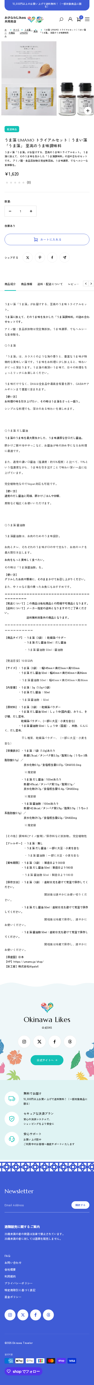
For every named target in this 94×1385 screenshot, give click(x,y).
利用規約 (10, 1276)
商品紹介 (10, 284)
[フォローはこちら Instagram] (24, 1041)
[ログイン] (70, 19)
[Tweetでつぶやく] (28, 257)
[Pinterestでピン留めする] (40, 257)
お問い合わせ (13, 1262)
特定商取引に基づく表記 (20, 1290)
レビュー (73, 284)
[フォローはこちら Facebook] (55, 1041)
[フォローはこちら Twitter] (39, 1041)
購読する (80, 1205)
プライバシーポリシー (19, 1283)
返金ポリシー (13, 1297)
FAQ (7, 1256)
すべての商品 (14, 31)
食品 (36, 31)
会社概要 (10, 1269)
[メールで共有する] (65, 257)
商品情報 (26, 284)
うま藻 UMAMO (26, 31)
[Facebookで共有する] (52, 257)
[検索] (62, 19)
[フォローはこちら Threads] (70, 1041)
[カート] (79, 19)
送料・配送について (50, 284)
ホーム (6, 32)
